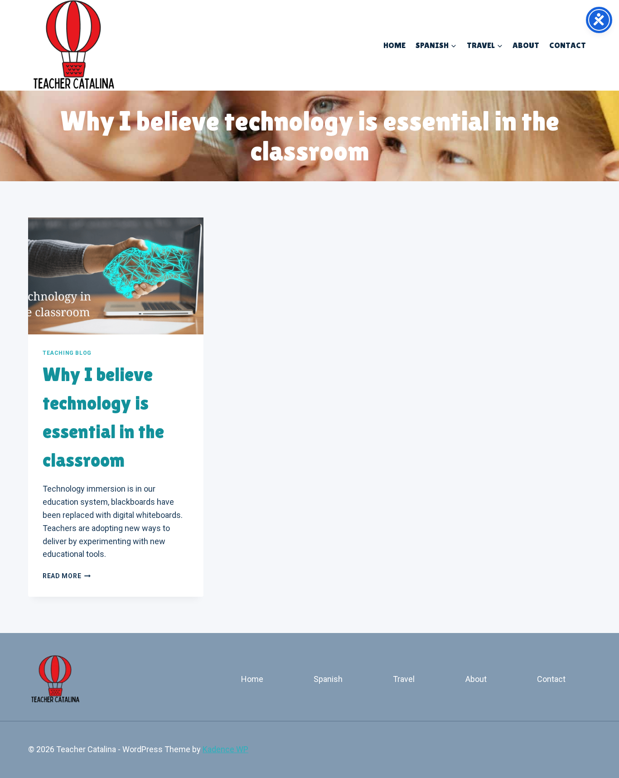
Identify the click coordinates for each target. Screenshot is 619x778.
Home (394, 45)
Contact (567, 45)
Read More (67, 576)
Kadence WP (225, 749)
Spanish (328, 679)
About (526, 45)
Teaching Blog (67, 353)
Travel (404, 679)
